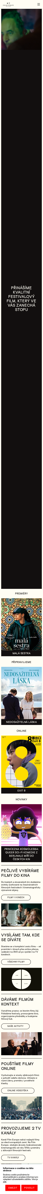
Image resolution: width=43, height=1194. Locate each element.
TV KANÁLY (13, 1157)
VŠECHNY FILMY (16, 962)
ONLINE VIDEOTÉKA (17, 1090)
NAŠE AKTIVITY (15, 1026)
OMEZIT (12, 1188)
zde (4, 1182)
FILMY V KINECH (15, 897)
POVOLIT (29, 1188)
